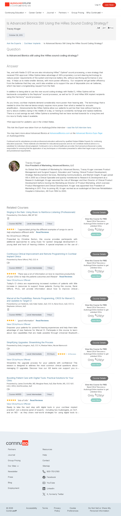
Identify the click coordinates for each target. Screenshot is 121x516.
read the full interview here (79, 127)
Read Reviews (42, 232)
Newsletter (13, 471)
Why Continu (93, 12)
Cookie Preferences (72, 509)
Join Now (109, 5)
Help (45, 455)
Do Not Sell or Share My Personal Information (99, 509)
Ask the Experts (14, 43)
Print (111, 28)
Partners (63, 12)
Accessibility (31, 508)
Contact (46, 460)
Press (10, 477)
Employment (13, 488)
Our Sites (12, 466)
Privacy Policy (57, 509)
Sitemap (46, 466)
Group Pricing (77, 12)
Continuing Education (15, 12)
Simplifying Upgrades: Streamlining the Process (30, 342)
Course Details (99, 212)
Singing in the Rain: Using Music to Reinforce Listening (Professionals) (41, 212)
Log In (98, 5)
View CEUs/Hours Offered (18, 280)
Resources (47, 449)
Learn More (96, 234)
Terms (45, 508)
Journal (50, 12)
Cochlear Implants (32, 43)
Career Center (35, 12)
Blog (10, 482)
